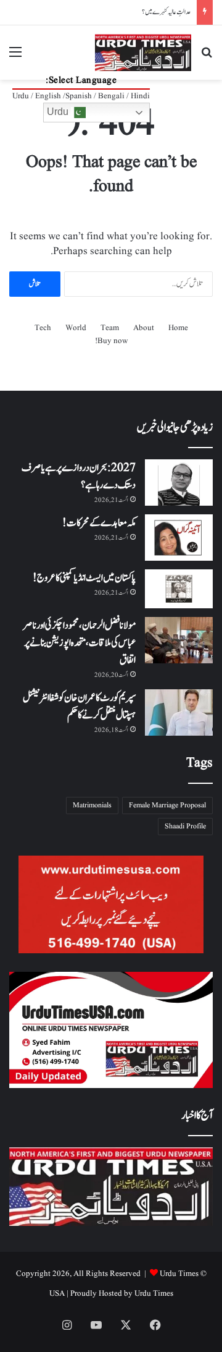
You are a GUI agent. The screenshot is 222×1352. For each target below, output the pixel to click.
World (75, 328)
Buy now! (111, 341)
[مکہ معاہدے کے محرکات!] (179, 537)
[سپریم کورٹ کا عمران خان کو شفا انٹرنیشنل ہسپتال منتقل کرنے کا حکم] (179, 712)
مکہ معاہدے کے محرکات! (99, 523)
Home (178, 328)
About (143, 328)
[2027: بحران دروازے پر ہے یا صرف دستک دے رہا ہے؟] (179, 482)
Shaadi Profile (185, 826)
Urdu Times (153, 1293)
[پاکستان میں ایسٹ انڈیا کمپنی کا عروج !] (179, 588)
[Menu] (15, 57)
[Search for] (206, 57)
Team (110, 328)
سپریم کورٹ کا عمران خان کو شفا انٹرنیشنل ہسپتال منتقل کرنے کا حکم (79, 706)
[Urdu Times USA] (143, 52)
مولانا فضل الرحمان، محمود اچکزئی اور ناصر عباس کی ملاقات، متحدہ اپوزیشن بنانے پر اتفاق (79, 643)
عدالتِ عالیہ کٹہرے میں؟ (166, 12)
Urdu (59, 111)
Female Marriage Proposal (167, 805)
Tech (43, 328)
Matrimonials (92, 805)
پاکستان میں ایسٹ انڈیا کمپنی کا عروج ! (84, 578)
